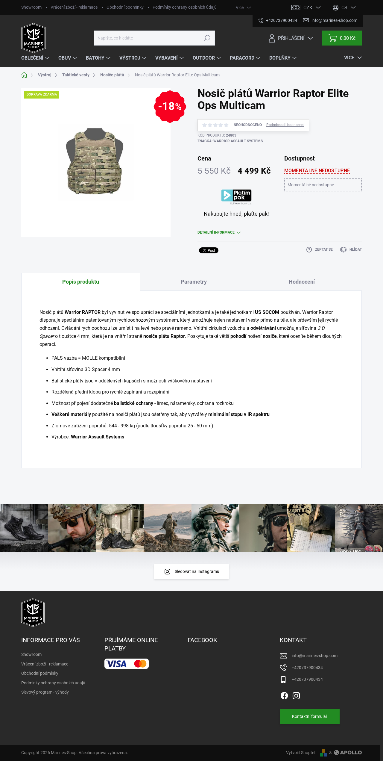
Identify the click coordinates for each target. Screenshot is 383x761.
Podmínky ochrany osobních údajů (185, 7)
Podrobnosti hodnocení (285, 125)
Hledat (207, 38)
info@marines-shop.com (315, 655)
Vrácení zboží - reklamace (74, 7)
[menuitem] (36, 58)
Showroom (31, 7)
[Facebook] (284, 694)
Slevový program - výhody (45, 692)
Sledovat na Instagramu (197, 571)
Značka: (230, 141)
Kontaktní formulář (309, 716)
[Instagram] (296, 694)
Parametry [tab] (194, 282)
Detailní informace (216, 232)
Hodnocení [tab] (302, 282)
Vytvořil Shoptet (301, 752)
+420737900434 (307, 667)
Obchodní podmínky (125, 7)
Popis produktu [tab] (80, 282)
